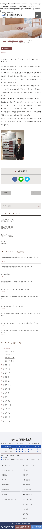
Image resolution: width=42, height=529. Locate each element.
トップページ (6, 465)
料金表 (4, 480)
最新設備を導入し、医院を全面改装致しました (17, 282)
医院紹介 (5, 475)
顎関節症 (25, 519)
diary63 (6, 48)
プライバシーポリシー (9, 499)
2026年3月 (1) (9, 358)
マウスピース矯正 (28, 504)
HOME (4, 41)
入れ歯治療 (26, 480)
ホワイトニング (28, 499)
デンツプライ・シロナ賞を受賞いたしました (16, 289)
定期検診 (25, 514)
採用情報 (5, 494)
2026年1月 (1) (9, 361)
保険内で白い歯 (28, 494)
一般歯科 (25, 470)
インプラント (27, 489)
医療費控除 (5, 485)
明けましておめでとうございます (12, 306)
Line (21, 179)
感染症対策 (5, 489)
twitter (27, 179)
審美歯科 (21, 41)
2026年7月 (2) (9, 351)
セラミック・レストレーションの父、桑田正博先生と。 (20, 323)
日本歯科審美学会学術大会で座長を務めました (17, 267)
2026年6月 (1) (10, 355)
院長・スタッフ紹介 (8, 470)
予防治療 (25, 509)
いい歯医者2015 (6, 274)
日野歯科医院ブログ (13, 41)
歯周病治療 (26, 485)
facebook (14, 179)
